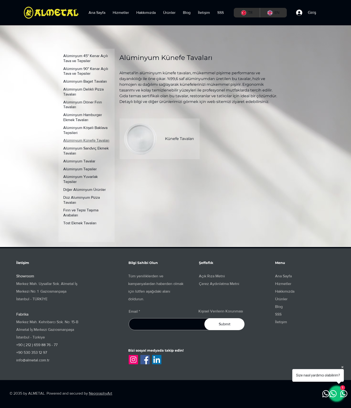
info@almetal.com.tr (32, 360)
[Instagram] (133, 359)
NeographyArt (100, 393)
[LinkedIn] (156, 359)
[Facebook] (145, 359)
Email (133, 311)
